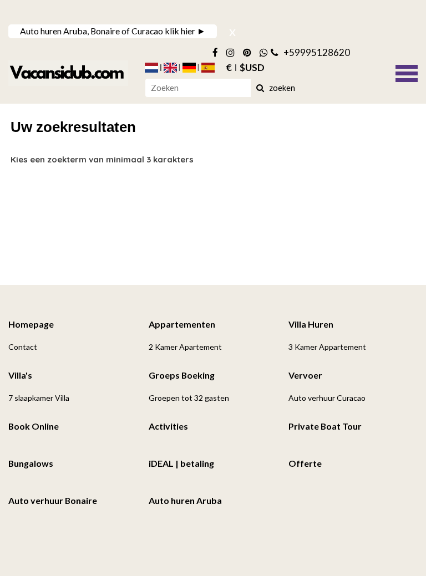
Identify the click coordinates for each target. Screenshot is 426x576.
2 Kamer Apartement (185, 346)
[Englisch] (170, 68)
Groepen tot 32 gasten (189, 397)
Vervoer (305, 375)
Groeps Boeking (182, 375)
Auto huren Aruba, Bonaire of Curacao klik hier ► (113, 31)
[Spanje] (208, 68)
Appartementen (182, 324)
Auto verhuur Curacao (327, 397)
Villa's (20, 375)
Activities (168, 426)
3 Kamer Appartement (327, 346)
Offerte (305, 463)
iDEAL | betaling (181, 463)
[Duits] (189, 68)
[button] (406, 72)
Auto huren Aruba (185, 500)
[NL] (151, 68)
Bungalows (30, 463)
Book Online (33, 426)
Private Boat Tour (325, 426)
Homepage (31, 324)
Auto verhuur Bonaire (52, 500)
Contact (22, 346)
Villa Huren (310, 324)
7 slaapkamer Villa (38, 397)
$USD (252, 68)
